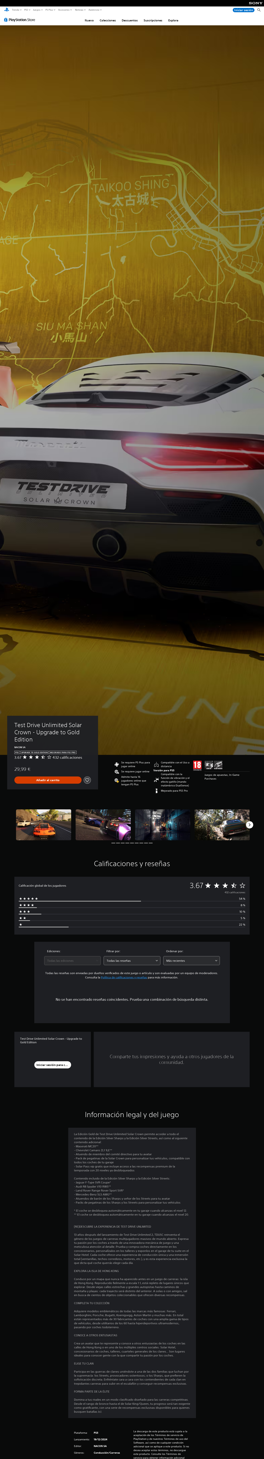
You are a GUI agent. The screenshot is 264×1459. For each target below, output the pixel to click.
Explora (173, 20)
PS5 (26, 9)
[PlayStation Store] (20, 19)
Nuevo (89, 20)
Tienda (15, 9)
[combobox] (72, 960)
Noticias (79, 9)
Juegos (36, 9)
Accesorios (63, 9)
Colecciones (108, 20)
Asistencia (94, 9)
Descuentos (130, 20)
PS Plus (49, 9)
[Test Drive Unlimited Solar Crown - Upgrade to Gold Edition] (43, 824)
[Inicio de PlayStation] (7, 9)
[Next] (249, 824)
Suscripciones (153, 20)
